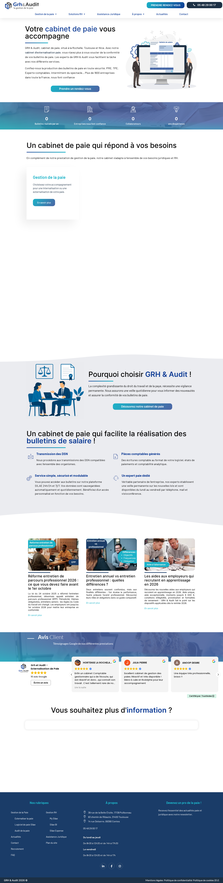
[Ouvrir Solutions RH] (84, 14)
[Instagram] (120, 866)
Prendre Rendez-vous (165, 5)
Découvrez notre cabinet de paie (142, 406)
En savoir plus (44, 202)
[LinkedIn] (103, 866)
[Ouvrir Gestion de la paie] (56, 14)
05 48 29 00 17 (206, 5)
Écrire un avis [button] (41, 682)
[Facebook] (111, 866)
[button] (218, 674)
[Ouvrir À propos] (143, 14)
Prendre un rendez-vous (75, 88)
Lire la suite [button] (80, 687)
